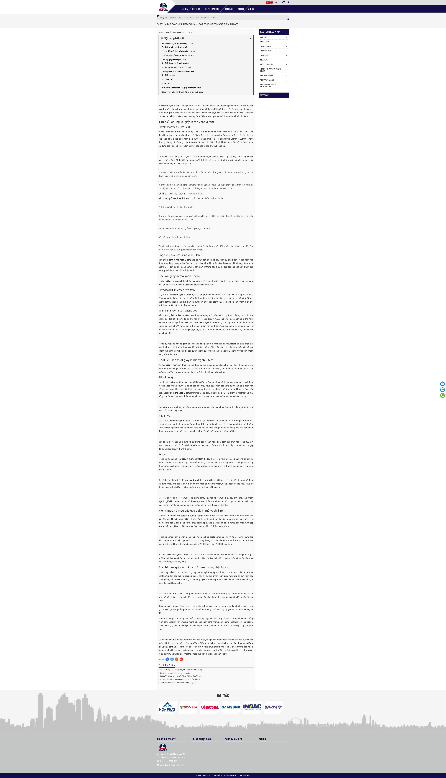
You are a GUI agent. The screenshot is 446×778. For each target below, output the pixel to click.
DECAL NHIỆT (265, 42)
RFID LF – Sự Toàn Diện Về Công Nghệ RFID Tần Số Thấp (180, 679)
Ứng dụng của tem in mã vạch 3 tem (179, 55)
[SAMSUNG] (230, 707)
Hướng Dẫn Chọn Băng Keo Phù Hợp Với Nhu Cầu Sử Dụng (181, 676)
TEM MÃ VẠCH (265, 46)
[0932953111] (442, 395)
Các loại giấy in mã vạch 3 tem (174, 60)
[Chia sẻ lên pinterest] (176, 659)
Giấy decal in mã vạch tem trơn (177, 63)
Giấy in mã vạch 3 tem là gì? (176, 47)
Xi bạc (167, 83)
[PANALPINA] (273, 707)
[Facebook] (442, 384)
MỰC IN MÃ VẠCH (267, 76)
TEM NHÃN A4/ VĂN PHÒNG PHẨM (270, 70)
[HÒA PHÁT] (167, 707)
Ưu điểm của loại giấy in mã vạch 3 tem (180, 51)
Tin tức (241, 9)
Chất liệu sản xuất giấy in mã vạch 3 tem (178, 72)
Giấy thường (170, 75)
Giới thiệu (196, 9)
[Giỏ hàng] (282, 2)
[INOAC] (252, 707)
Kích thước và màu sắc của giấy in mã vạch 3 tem (181, 88)
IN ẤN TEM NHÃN (266, 64)
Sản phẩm (229, 9)
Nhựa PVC (169, 79)
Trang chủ (184, 9)
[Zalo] (442, 389)
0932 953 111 (175, 761)
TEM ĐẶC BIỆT (265, 51)
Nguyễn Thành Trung (173, 32)
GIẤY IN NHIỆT (265, 37)
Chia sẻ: (161, 659)
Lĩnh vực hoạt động (212, 9)
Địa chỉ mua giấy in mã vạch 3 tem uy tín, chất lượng (182, 92)
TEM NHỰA (264, 55)
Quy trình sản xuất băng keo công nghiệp (175, 673)
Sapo (248, 775)
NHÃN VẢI (264, 60)
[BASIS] (163, 6)
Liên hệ (251, 9)
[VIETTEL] (209, 707)
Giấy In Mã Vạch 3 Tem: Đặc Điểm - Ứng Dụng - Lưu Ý (179, 682)
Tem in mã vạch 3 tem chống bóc (178, 67)
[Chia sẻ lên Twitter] (172, 659)
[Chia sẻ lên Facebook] (167, 659)
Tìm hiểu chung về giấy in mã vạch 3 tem (178, 43)
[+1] (181, 659)
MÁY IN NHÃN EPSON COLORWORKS (268, 86)
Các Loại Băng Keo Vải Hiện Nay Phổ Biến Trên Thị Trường (181, 670)
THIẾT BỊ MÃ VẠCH (267, 80)
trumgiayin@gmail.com (174, 765)
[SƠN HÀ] (188, 707)
